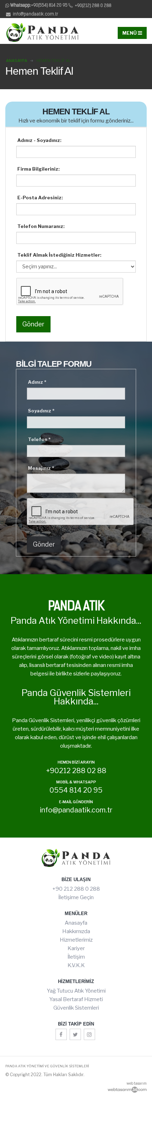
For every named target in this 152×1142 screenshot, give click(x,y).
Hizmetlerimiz (76, 940)
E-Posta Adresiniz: (40, 197)
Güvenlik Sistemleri (76, 1008)
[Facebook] (61, 1034)
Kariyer (76, 948)
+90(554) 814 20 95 (39, 5)
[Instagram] (89, 1034)
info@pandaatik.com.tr (35, 14)
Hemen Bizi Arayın (76, 763)
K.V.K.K (76, 965)
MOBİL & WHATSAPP (76, 782)
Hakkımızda (76, 931)
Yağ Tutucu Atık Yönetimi (76, 991)
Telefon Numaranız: (41, 226)
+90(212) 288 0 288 (92, 5)
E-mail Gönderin (76, 802)
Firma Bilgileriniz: (38, 169)
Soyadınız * (41, 410)
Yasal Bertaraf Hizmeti (76, 999)
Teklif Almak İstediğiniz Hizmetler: (59, 255)
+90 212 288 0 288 (76, 889)
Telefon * (39, 439)
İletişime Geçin (76, 897)
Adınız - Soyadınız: (39, 140)
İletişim (76, 957)
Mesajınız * (41, 468)
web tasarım (137, 1083)
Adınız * (37, 382)
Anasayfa (76, 923)
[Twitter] (75, 1034)
